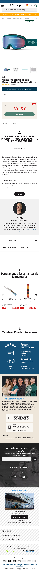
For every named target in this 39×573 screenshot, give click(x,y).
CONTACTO (21, 418)
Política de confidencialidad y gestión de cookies (25, 565)
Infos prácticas (11, 539)
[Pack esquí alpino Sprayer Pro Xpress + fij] (28, 291)
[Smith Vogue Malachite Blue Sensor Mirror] (19, 42)
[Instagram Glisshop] (19, 477)
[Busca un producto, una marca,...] (35, 9)
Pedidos (6, 531)
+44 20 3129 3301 (21, 426)
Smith (4, 77)
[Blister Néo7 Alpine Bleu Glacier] (10, 291)
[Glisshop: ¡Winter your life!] (15, 5)
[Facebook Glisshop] (15, 477)
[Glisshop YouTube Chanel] (24, 477)
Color (4, 94)
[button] (19, 240)
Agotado (19, 114)
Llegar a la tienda (19, 517)
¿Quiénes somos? (12, 535)
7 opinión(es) (13, 84)
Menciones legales (7, 564)
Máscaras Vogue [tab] (19, 149)
